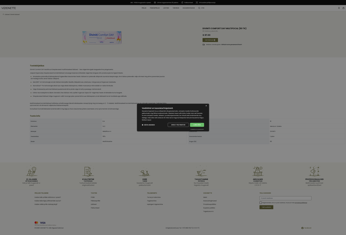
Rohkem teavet (146, 120)
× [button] (206, 105)
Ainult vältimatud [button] (178, 125)
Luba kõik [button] (197, 125)
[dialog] (173, 117)
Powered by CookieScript (197, 129)
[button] (148, 125)
